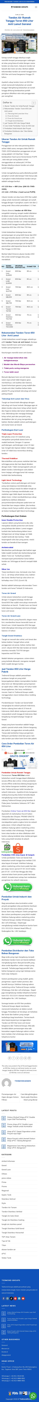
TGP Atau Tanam (8, 1237)
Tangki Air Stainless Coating (13, 1220)
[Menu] (36, 7)
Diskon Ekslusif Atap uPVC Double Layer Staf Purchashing (21, 1118)
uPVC (4, 1254)
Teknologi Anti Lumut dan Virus (18, 113)
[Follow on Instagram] (7, 1298)
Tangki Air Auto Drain (10, 1216)
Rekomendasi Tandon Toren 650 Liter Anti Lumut (18, 110)
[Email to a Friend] (21, 1058)
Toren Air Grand (13, 116)
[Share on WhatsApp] (9, 1058)
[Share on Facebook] (13, 1058)
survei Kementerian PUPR (26, 157)
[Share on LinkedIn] (29, 1058)
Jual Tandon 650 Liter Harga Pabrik (17, 123)
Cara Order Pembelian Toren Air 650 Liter (19, 126)
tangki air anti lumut (26, 1070)
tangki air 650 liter (13, 1070)
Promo (4, 1186)
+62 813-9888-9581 (18, 1381)
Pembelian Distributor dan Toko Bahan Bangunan (18, 132)
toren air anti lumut (23, 1072)
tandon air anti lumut (17, 1068)
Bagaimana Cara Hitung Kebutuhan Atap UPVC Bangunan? (21, 1147)
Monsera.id (5, 1348)
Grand (4, 1165)
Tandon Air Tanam (9, 1207)
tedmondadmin (28, 30)
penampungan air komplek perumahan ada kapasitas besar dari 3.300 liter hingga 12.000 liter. (19, 246)
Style (4, 1203)
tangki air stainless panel (12, 1224)
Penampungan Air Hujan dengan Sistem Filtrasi (10, 1097)
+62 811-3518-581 (17, 1376)
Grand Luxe (6, 1169)
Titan (4, 1245)
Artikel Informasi (8, 1161)
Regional (5, 1190)
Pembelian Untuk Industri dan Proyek (17, 128)
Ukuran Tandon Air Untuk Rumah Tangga (19, 106)
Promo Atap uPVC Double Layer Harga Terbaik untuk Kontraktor (20, 1125)
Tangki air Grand (8, 402)
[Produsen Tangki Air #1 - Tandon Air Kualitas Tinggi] (19, 7)
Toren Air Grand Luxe (15, 118)
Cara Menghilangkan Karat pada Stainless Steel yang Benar (29, 1097)
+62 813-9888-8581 (18, 1378)
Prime (4, 1182)
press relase (6, 1178)
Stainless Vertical (8, 1199)
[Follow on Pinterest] (15, 1298)
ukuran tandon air (8, 1249)
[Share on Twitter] (17, 1058)
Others (4, 1174)
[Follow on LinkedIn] (19, 1298)
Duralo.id (5, 1352)
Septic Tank (6, 1195)
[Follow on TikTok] (11, 1298)
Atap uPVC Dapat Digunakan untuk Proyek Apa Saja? (21, 1132)
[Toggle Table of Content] (32, 103)
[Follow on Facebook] (3, 1298)
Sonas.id (4, 1345)
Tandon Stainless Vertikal (12, 1211)
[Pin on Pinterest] (25, 1058)
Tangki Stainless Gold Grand (13, 1228)
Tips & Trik (19, 14)
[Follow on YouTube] (23, 1298)
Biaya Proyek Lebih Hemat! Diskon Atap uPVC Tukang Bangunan (21, 1140)
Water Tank (6, 1258)
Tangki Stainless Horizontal (13, 1232)
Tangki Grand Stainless (15, 121)
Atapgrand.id (6, 1355)
